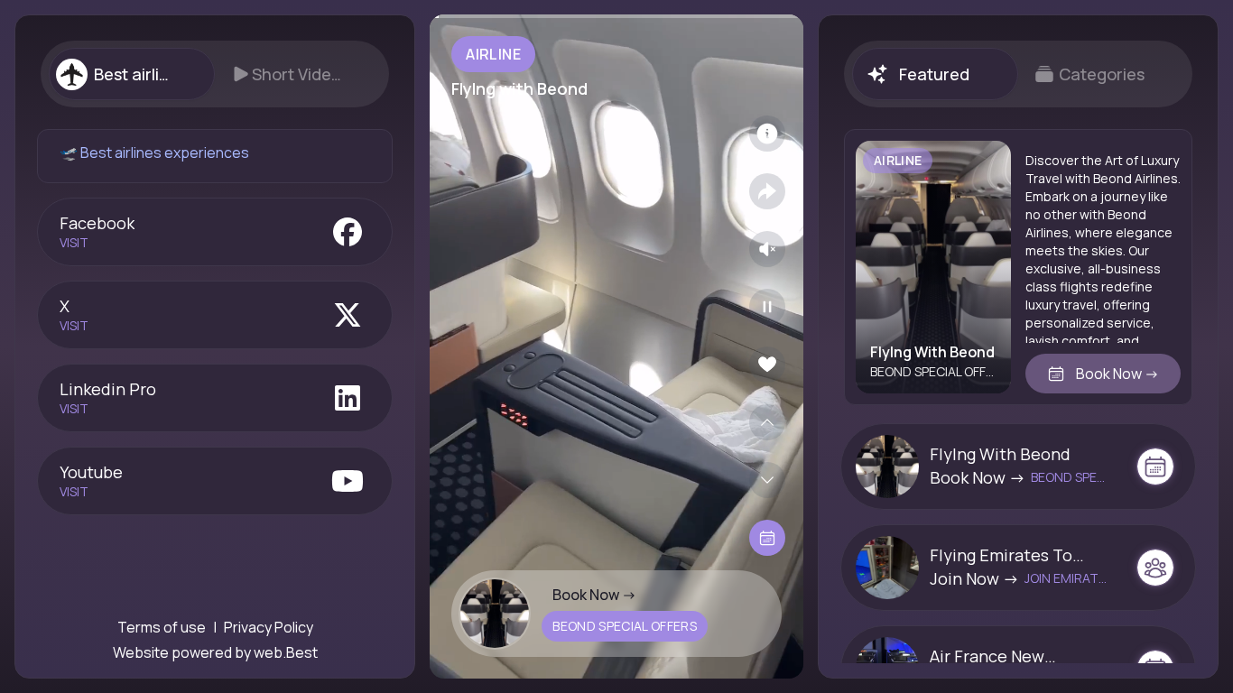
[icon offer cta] (1155, 466)
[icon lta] (767, 538)
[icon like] (767, 364)
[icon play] (767, 307)
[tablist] (215, 74)
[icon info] (767, 134)
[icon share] (767, 191)
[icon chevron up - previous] (767, 422)
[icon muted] (767, 249)
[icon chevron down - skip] (767, 480)
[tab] (131, 74)
